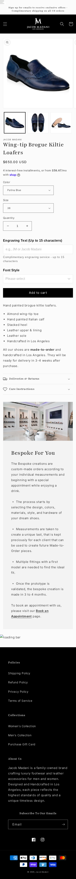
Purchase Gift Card (21, 744)
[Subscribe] (63, 824)
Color (6, 182)
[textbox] (38, 336)
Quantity (8, 217)
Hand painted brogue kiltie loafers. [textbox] (30, 323)
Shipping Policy (19, 673)
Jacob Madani (41, 872)
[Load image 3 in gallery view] (61, 122)
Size (6, 200)
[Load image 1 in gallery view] (14, 122)
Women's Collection (22, 726)
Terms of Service (20, 700)
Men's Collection (20, 735)
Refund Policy (18, 682)
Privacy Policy (18, 691)
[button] (5, 24)
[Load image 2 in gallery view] (38, 122)
